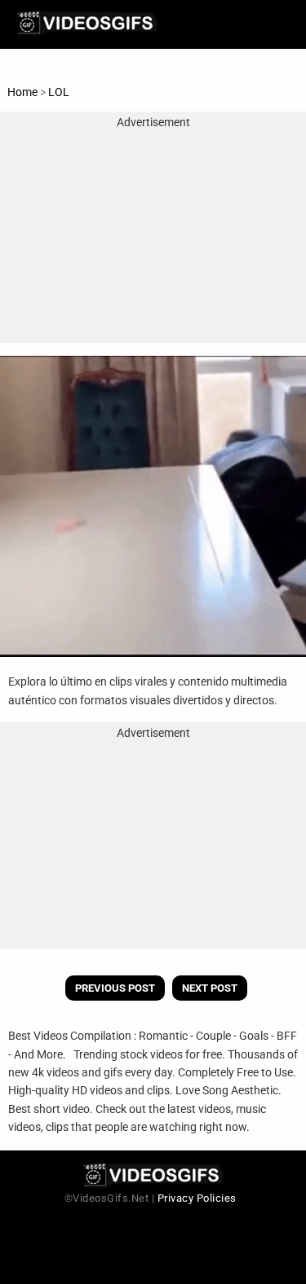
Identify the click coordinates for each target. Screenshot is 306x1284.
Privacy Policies (197, 1198)
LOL (58, 92)
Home (22, 92)
